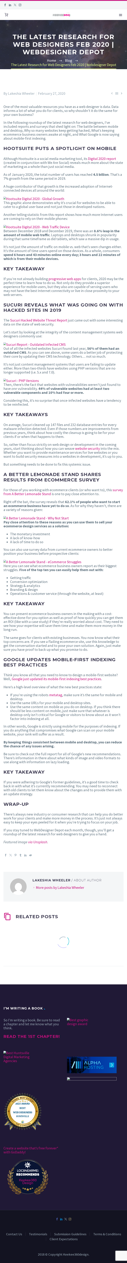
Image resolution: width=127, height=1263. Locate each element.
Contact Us (14, 1234)
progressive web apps (64, 278)
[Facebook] (5, 5)
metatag (55, 695)
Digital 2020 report (102, 158)
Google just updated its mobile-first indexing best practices (56, 679)
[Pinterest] (15, 855)
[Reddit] (30, 855)
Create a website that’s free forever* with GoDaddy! (30, 1150)
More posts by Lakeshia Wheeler (60, 887)
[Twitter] (15, 5)
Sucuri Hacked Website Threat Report (38, 320)
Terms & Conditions (107, 1234)
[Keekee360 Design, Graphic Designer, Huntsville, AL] (79, 1008)
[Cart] (6, 15)
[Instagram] (20, 5)
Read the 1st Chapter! (31, 1036)
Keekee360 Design (28, 1181)
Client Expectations (64, 1239)
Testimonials (38, 1234)
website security (87, 448)
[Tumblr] (20, 855)
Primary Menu (121, 15)
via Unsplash (37, 842)
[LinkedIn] (10, 5)
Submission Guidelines (70, 1234)
